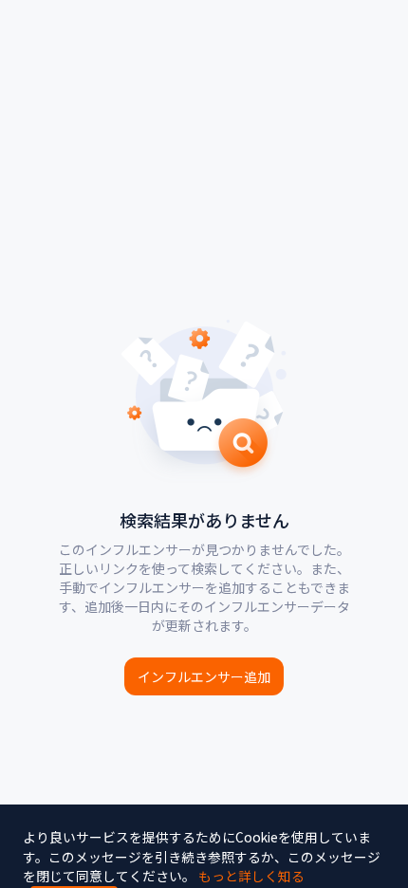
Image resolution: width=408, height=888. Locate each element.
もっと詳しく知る (251, 875)
